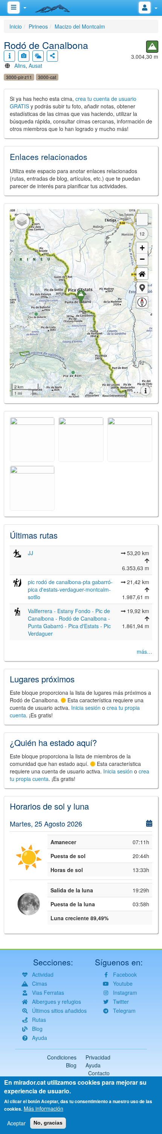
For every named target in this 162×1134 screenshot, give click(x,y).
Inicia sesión (86, 707)
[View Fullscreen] (142, 219)
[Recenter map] (142, 273)
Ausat (35, 65)
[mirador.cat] (56, 7)
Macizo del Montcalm (80, 26)
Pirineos (38, 26)
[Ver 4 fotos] (23, 56)
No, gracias (48, 1123)
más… (144, 651)
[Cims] (152, 47)
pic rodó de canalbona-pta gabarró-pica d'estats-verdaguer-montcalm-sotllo (70, 589)
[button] (142, 288)
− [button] (142, 259)
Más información (43, 1108)
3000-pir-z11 (19, 77)
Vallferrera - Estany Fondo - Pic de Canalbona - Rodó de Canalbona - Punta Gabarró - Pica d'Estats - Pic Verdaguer (69, 622)
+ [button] (142, 248)
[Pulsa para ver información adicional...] (9, 56)
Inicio (15, 26)
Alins (20, 65)
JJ (30, 553)
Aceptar (16, 1123)
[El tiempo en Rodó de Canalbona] (38, 56)
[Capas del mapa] (22, 221)
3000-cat (47, 77)
